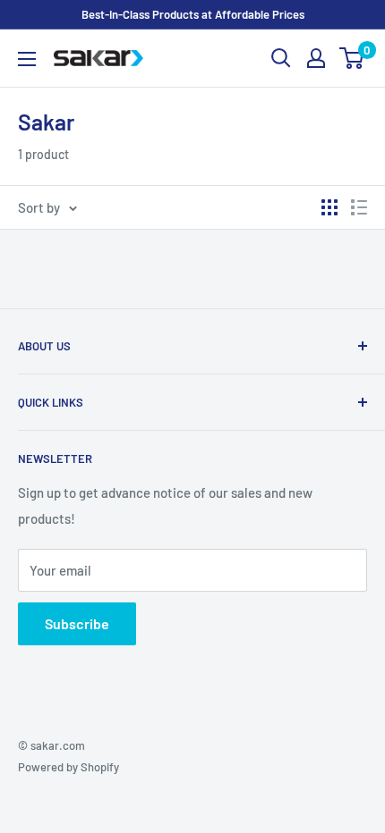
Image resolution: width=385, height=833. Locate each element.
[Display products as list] (359, 207)
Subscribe (77, 623)
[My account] (316, 58)
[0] (352, 58)
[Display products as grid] (329, 207)
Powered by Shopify (68, 767)
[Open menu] (27, 59)
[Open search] (281, 58)
